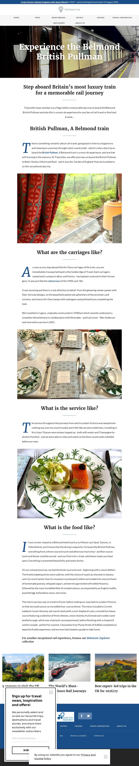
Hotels (79, 18)
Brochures (59, 23)
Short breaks (58, 18)
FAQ (61, 736)
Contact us (99, 736)
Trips (37, 18)
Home (16, 18)
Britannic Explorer (98, 638)
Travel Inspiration (122, 18)
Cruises (100, 18)
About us (80, 23)
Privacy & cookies (78, 736)
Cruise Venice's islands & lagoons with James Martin (44, 2)
